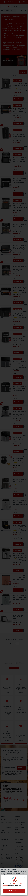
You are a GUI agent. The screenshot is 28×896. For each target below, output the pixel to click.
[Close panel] (24, 877)
